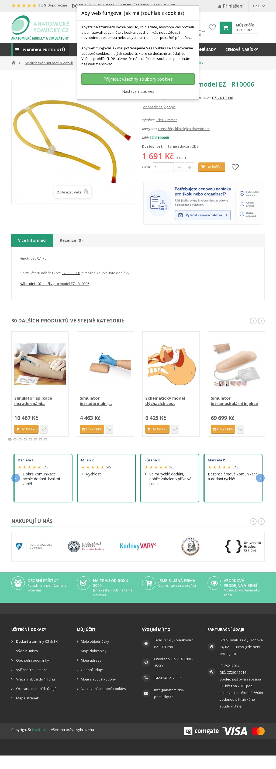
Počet (146, 167)
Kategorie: (149, 128)
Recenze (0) (71, 240)
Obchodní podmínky (32, 660)
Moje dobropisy (93, 650)
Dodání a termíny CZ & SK (36, 641)
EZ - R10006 (222, 97)
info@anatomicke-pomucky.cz (169, 693)
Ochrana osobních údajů (36, 688)
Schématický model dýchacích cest (165, 400)
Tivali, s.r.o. (40, 729)
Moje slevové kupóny (98, 679)
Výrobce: (148, 119)
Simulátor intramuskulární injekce (234, 400)
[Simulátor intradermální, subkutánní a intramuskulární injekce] (105, 364)
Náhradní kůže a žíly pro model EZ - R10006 (54, 283)
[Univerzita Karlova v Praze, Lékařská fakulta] (86, 546)
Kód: (145, 137)
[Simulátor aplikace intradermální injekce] (40, 364)
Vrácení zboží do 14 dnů (35, 679)
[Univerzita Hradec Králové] (243, 546)
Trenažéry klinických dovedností (184, 128)
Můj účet (86, 629)
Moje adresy (91, 660)
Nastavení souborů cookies (103, 688)
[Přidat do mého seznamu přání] (235, 167)
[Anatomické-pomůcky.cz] (40, 27)
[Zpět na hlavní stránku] (13, 62)
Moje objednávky (95, 641)
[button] (40, 49)
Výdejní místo (26, 650)
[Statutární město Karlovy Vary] (138, 546)
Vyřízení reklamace (31, 669)
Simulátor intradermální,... (96, 400)
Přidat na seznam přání (44, 429)
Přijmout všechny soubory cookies (138, 79)
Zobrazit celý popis (146, 106)
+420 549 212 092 (167, 677)
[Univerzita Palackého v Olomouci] (34, 546)
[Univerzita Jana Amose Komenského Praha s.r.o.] (190, 546)
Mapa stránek (27, 698)
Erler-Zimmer (166, 119)
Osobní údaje (92, 669)
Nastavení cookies (138, 91)
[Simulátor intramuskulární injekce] (236, 364)
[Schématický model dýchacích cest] (171, 364)
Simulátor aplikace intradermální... (33, 400)
